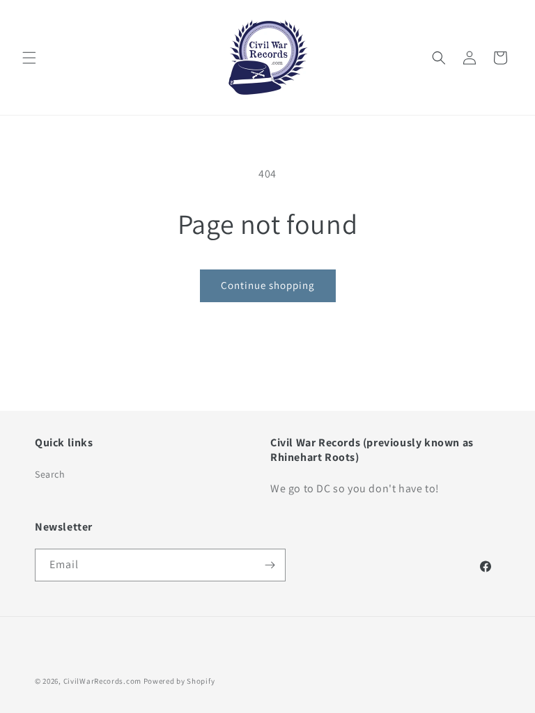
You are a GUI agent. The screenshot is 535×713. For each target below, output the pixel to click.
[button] (29, 57)
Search (50, 474)
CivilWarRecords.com (103, 681)
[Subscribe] (269, 565)
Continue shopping (268, 285)
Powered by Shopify (179, 681)
